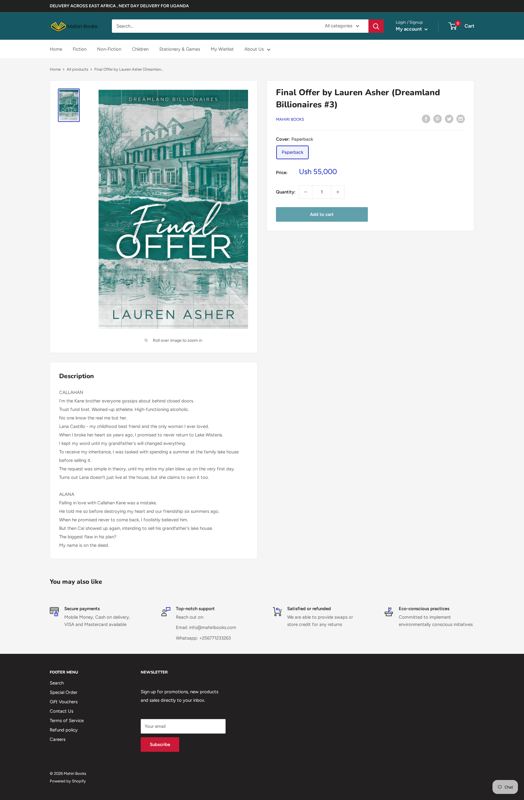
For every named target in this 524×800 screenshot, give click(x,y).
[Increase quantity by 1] (337, 192)
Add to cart (322, 214)
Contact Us (61, 711)
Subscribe (160, 744)
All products (77, 69)
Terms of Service (67, 720)
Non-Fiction (109, 49)
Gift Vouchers (64, 701)
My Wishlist (222, 49)
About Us (254, 49)
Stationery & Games (179, 49)
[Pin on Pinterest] (437, 118)
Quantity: (285, 192)
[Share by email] (460, 118)
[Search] (376, 26)
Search (57, 683)
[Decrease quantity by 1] (305, 192)
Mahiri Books (290, 119)
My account (409, 29)
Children (140, 49)
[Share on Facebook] (426, 118)
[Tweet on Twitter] (449, 118)
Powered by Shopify (68, 781)
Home (56, 49)
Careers (58, 739)
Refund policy (64, 730)
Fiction (79, 49)
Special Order (63, 692)
